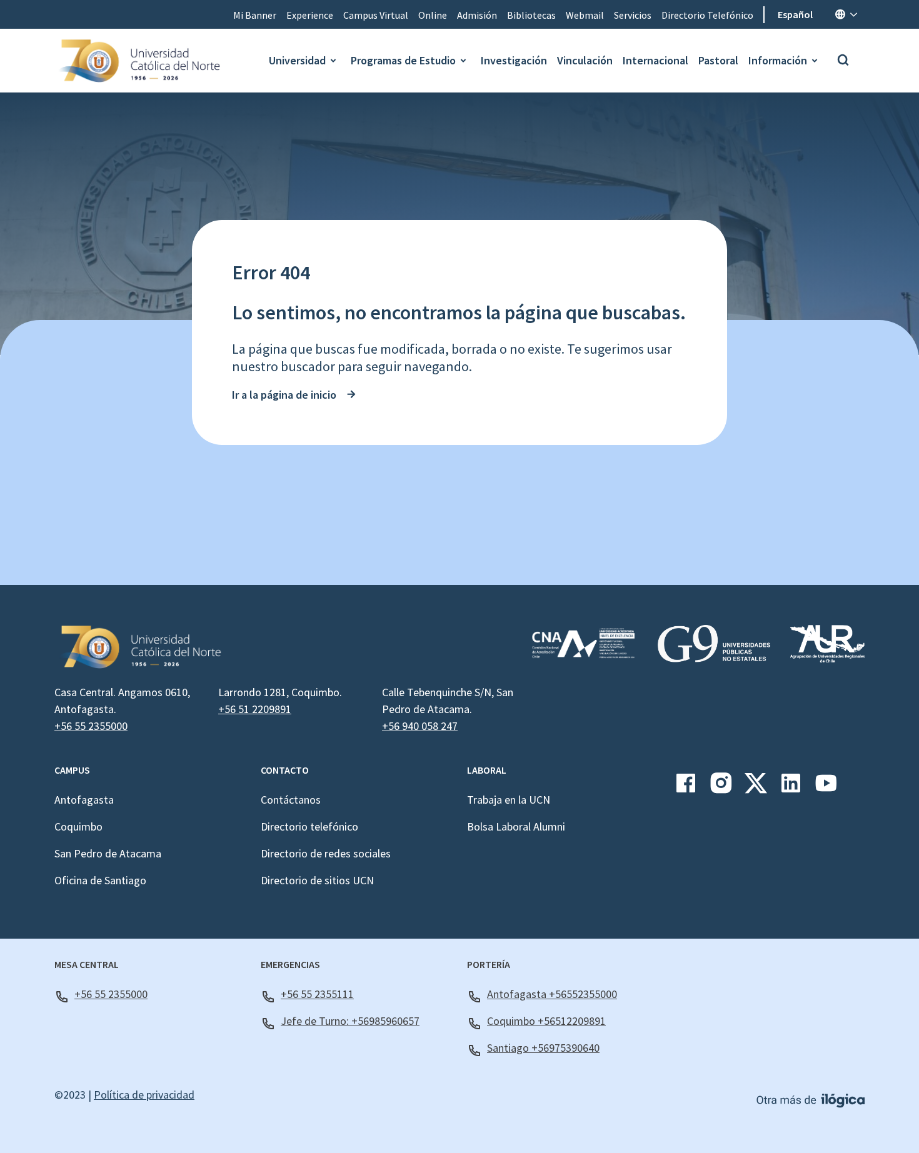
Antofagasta (84, 799)
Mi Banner (254, 15)
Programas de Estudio (403, 60)
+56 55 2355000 (91, 726)
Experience (309, 15)
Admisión (477, 15)
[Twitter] (755, 788)
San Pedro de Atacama (107, 853)
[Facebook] (685, 788)
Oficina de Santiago (100, 880)
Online (432, 15)
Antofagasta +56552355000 (552, 994)
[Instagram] (720, 788)
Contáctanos (291, 799)
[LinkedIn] (790, 788)
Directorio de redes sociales (326, 853)
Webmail (585, 15)
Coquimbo (78, 826)
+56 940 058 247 (420, 726)
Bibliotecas (531, 15)
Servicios (632, 15)
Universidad (297, 60)
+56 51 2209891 (254, 709)
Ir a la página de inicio (284, 394)
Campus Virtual (375, 15)
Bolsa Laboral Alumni (516, 826)
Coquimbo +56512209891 (546, 1021)
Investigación (514, 60)
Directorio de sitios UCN (317, 880)
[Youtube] (825, 788)
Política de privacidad (144, 1094)
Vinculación (585, 60)
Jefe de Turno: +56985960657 (350, 1021)
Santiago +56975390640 (543, 1048)
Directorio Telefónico (707, 15)
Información (777, 60)
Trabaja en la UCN (508, 799)
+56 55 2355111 (317, 994)
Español (795, 14)
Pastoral (718, 60)
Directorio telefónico (309, 826)
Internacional (655, 60)
